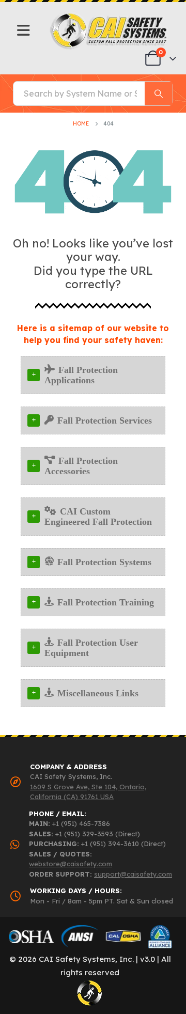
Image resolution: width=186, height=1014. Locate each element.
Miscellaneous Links (97, 693)
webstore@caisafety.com (70, 864)
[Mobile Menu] (23, 30)
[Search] (159, 93)
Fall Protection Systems (104, 562)
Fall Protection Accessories (81, 466)
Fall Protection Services (104, 420)
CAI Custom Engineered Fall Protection (98, 516)
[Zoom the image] (109, 15)
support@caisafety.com (133, 874)
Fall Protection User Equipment (91, 647)
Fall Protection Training (105, 602)
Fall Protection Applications (81, 375)
